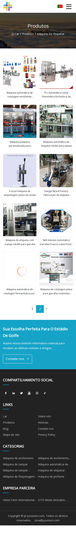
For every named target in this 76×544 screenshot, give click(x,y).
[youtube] (29, 393)
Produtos (28, 34)
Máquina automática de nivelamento (53, 464)
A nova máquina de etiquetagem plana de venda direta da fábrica (20, 193)
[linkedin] (14, 393)
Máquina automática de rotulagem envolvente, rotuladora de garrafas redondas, (20, 95)
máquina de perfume (51, 476)
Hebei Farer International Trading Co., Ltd (18, 500)
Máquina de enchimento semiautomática (53, 458)
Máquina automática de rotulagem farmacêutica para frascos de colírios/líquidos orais (20, 291)
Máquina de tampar (15, 464)
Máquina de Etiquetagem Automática (18, 477)
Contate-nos (15, 359)
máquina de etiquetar (51, 34)
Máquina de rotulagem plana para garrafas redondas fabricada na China (56, 291)
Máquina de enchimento (18, 458)
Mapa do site (11, 434)
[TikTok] (45, 393)
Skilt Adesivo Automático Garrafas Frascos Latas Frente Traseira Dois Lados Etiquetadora (56, 242)
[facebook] (6, 393)
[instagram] (37, 393)
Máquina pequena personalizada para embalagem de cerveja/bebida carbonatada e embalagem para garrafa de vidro (19, 144)
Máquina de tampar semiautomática (15, 470)
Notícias (43, 422)
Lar (17, 34)
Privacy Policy (46, 434)
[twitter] (21, 393)
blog (5, 428)
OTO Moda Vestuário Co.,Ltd (51, 500)
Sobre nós (44, 416)
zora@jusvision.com (47, 520)
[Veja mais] (20, 72)
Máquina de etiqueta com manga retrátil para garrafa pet (20, 242)
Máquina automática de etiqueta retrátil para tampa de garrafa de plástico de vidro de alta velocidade (56, 144)
